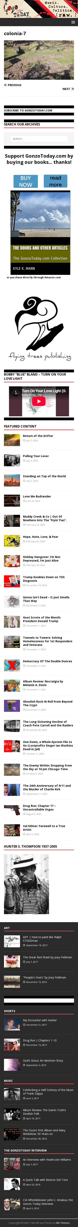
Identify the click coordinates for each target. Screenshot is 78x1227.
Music (8, 1081)
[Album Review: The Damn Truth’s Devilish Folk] (12, 1118)
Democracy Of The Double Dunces (47, 661)
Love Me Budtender (37, 496)
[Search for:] (39, 138)
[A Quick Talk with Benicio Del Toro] (12, 1188)
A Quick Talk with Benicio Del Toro (45, 1180)
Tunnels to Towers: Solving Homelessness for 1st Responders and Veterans (47, 641)
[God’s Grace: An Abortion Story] (12, 1068)
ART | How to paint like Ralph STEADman (42, 939)
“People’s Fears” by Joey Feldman (44, 977)
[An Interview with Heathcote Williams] (12, 1168)
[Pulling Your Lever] (12, 464)
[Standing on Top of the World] (12, 484)
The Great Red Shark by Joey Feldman (47, 957)
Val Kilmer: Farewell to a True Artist (44, 827)
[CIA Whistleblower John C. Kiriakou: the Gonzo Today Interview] (12, 1208)
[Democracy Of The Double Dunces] (12, 669)
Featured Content (20, 426)
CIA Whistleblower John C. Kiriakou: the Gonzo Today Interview (48, 1201)
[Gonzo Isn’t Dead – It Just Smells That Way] (12, 605)
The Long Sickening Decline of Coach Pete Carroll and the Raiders (48, 723)
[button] (72, 22)
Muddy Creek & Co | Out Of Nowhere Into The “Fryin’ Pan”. (45, 518)
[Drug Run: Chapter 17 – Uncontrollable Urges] (12, 814)
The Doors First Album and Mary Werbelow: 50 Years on (44, 1132)
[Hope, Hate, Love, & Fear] (12, 544)
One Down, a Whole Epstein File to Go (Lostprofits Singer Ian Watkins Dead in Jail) (48, 745)
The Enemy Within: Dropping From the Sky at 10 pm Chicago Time (47, 767)
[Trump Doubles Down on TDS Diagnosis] (12, 585)
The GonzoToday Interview (25, 1150)
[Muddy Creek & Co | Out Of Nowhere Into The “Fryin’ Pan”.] (12, 524)
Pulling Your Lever (36, 456)
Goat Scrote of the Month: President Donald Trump (42, 619)
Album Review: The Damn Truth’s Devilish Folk (44, 1112)
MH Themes (63, 1223)
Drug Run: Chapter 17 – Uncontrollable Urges (39, 807)
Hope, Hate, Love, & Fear (40, 537)
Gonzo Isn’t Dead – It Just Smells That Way (46, 599)
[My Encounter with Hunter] (12, 1028)
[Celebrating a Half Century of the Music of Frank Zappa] (12, 1098)
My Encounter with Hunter (40, 1020)
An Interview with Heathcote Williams (47, 1159)
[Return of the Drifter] (12, 443)
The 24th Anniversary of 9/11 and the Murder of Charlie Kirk (47, 787)
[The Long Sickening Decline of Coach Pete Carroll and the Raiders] (12, 730)
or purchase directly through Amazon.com (34, 277)
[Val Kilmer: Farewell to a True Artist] (12, 834)
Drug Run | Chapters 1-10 (40, 1040)
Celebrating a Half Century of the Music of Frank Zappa (48, 1091)
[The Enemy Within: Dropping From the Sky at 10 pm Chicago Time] (12, 773)
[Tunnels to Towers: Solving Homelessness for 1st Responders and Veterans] (12, 645)
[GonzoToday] (39, 16)
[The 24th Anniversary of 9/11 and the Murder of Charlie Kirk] (12, 793)
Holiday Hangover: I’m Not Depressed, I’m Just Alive (41, 558)
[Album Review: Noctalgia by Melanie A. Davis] (12, 689)
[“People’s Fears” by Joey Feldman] (12, 985)
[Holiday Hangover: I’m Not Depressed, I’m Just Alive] (12, 565)
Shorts (9, 1011)
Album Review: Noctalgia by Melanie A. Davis (43, 683)
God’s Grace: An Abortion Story (43, 1060)
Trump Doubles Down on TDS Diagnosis (44, 579)
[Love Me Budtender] (12, 504)
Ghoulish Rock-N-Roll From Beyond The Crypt (47, 703)
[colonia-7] (39, 77)
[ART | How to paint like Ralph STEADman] (12, 945)
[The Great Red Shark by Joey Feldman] (12, 965)
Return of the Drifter (38, 436)
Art (7, 928)
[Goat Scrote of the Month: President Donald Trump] (12, 625)
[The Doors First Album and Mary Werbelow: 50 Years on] (12, 1138)
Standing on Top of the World (44, 476)
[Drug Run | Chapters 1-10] (12, 1048)
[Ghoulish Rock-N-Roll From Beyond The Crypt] (12, 709)
